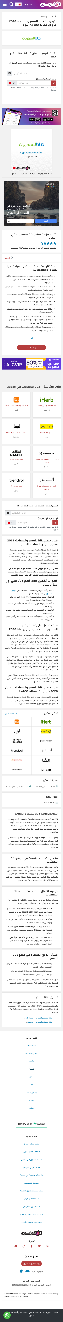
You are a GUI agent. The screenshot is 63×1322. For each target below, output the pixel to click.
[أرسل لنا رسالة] (7, 1315)
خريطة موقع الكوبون (31, 1167)
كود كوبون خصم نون (31, 1206)
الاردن (31, 1100)
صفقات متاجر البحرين (31, 1151)
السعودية (32, 1045)
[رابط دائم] (32, 338)
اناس (46, 493)
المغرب (31, 1108)
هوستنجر (47, 466)
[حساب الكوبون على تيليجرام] (15, 1246)
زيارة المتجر (31, 348)
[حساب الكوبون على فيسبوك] (31, 1246)
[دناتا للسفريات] (31, 38)
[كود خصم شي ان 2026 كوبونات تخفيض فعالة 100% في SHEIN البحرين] (46, 769)
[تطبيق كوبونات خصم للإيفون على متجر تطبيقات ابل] (21, 1271)
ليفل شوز (16, 437)
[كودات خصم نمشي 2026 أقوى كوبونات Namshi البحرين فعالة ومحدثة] (16, 453)
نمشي (16, 463)
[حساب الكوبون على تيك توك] (23, 1246)
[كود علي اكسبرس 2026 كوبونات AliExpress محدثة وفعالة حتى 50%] (17, 760)
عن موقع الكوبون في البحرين (31, 1175)
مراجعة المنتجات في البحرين (31, 1214)
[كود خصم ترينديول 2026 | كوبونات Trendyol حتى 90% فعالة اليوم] (16, 480)
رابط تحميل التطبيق (31, 1264)
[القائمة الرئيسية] (4, 4)
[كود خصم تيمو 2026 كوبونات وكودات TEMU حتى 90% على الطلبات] (16, 399)
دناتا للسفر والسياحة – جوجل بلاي (38, 1018)
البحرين (31, 1069)
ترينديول (16, 490)
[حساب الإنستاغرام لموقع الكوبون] (47, 1246)
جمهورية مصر (31, 1092)
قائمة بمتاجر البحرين (31, 1144)
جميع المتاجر (46, 16)
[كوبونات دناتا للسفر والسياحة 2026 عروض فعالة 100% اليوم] (31, 150)
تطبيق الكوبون (31, 1256)
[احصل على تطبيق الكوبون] (31, 116)
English (28, 4)
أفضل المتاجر (51, 713)
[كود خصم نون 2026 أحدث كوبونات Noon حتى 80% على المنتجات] (46, 426)
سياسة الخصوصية (31, 1183)
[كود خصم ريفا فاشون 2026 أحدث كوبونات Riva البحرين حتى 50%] (46, 760)
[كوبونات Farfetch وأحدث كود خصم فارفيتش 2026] (17, 769)
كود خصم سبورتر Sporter (32, 1222)
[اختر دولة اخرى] (18, 4)
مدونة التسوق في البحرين (31, 1159)
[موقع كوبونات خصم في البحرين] (55, 16)
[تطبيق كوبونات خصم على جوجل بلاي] (27, 1271)
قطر (31, 1084)
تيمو (16, 410)
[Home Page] (50, 4)
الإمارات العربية (31, 1053)
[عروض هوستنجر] (31, 364)
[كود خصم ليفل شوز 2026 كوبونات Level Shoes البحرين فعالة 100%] (16, 426)
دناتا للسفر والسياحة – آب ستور (39, 1022)
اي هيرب (47, 410)
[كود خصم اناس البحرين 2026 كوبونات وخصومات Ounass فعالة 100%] (46, 480)
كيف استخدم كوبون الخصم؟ (31, 1191)
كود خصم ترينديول (31, 1198)
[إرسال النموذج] (53, 83)
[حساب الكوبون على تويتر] (39, 1246)
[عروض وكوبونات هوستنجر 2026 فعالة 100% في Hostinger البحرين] (46, 453)
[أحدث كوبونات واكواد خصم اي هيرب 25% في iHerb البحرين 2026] (46, 399)
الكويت (31, 1061)
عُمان (31, 1077)
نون (46, 437)
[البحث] (12, 4)
